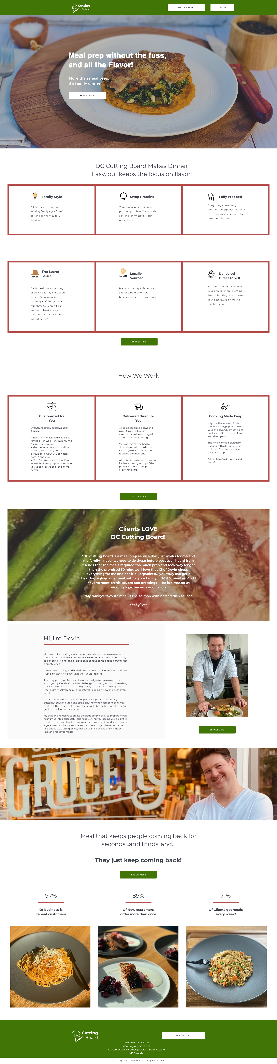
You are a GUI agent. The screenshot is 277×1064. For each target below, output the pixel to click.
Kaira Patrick (158, 1060)
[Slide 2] (140, 603)
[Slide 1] (136, 603)
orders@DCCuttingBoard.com (147, 1049)
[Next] (202, 580)
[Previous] (75, 580)
